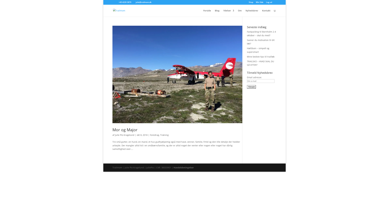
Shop (251, 2)
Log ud (269, 2)
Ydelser (227, 11)
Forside (207, 11)
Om (240, 11)
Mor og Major (125, 129)
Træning (164, 135)
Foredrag (154, 135)
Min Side (259, 2)
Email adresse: (254, 77)
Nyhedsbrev (252, 11)
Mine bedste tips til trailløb (261, 56)
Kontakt (266, 11)
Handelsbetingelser (184, 167)
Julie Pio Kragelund (124, 135)
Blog (217, 11)
